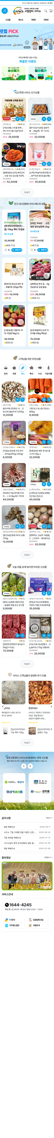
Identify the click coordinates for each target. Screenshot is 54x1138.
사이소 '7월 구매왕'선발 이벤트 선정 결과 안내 (20, 832)
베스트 (20, 20)
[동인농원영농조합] (10, 532)
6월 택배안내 (9, 848)
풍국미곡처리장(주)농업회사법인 (14, 222)
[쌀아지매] (7, 405)
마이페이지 (43, 3)
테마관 (46, 20)
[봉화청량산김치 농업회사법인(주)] (9, 169)
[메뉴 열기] (5, 11)
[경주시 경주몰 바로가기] (40, 787)
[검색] (46, 11)
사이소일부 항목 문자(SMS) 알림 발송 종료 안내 (20, 843)
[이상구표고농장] (35, 641)
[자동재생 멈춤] (27, 42)
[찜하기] (22, 119)
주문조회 (36, 3)
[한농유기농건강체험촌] (37, 599)
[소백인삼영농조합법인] (35, 489)
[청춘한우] (7, 641)
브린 (31, 220)
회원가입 (29, 3)
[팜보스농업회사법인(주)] (10, 599)
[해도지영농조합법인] (34, 405)
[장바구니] (50, 11)
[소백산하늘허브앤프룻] (35, 169)
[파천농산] (7, 124)
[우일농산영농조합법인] (9, 447)
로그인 (24, 3)
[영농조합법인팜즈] (9, 489)
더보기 (27, 192)
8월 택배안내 (9, 827)
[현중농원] (33, 447)
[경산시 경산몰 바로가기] (14, 787)
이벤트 (33, 20)
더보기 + (49, 818)
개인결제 (49, 3)
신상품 (8, 20)
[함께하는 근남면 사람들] (35, 532)
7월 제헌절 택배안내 (12, 838)
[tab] (5, 369)
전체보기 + (48, 857)
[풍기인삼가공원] (34, 124)
